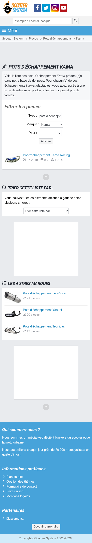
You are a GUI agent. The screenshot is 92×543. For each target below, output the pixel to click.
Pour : (33, 133)
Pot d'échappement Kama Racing (46, 155)
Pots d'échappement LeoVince (44, 293)
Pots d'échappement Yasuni (42, 310)
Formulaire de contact (21, 486)
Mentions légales (18, 496)
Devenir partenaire (46, 526)
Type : (33, 115)
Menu (13, 30)
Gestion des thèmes (20, 481)
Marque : (33, 124)
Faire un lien (14, 491)
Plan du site (14, 477)
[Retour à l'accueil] (16, 9)
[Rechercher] (75, 21)
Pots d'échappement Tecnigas (44, 326)
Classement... (15, 518)
